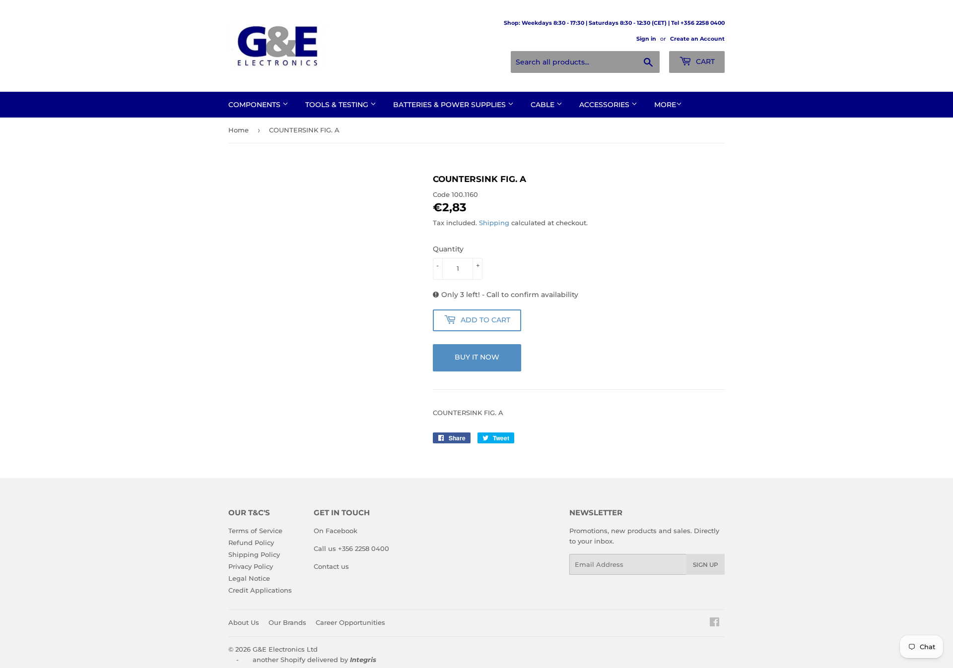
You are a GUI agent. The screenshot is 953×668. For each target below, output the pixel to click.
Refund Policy (251, 543)
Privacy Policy (250, 566)
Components (255, 104)
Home (238, 130)
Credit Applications (260, 590)
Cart (704, 61)
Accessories (605, 104)
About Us (243, 622)
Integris (363, 660)
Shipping (494, 223)
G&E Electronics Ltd (285, 649)
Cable (543, 104)
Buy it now (477, 357)
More (665, 104)
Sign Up (705, 564)
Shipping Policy (254, 554)
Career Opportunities (350, 622)
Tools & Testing (337, 104)
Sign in (646, 38)
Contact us (331, 566)
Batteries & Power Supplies (450, 104)
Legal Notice (249, 578)
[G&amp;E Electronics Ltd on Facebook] (714, 623)
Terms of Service (255, 531)
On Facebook (335, 531)
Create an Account (697, 38)
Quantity (448, 248)
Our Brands (287, 622)
